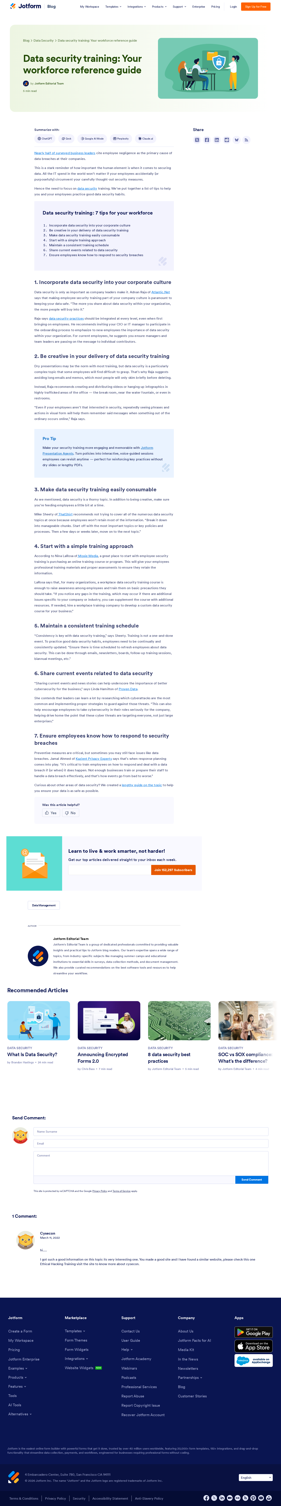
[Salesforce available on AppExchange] (254, 1360)
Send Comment (252, 1179)
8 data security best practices (169, 1057)
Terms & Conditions (23, 1498)
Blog (51, 6)
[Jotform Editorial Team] (26, 83)
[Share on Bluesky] (236, 140)
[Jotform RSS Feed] (245, 1498)
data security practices (66, 318)
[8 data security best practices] (179, 1020)
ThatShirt (65, 514)
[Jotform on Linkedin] (222, 1498)
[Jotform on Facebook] (206, 1498)
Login (233, 6)
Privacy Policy (99, 1191)
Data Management (44, 905)
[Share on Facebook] (207, 140)
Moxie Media (87, 556)
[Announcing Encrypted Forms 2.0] (109, 1020)
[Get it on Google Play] (254, 1332)
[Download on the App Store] (254, 1346)
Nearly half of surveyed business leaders (64, 153)
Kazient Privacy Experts (94, 759)
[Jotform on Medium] (230, 1498)
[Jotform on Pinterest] (253, 1498)
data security (87, 188)
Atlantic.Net (160, 292)
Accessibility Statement (110, 1498)
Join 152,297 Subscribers (173, 870)
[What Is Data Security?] (38, 1020)
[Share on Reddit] (227, 140)
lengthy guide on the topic (142, 785)
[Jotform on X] (214, 1498)
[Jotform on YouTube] (261, 1498)
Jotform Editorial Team (49, 83)
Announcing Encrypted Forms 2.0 (103, 1057)
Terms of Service (122, 1191)
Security (79, 1498)
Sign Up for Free (255, 6)
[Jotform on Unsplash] (269, 1498)
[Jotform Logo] (25, 6)
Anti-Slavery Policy (149, 1498)
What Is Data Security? (32, 1054)
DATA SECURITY (19, 1048)
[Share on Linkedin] (217, 140)
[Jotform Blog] (237, 1498)
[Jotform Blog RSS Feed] (246, 140)
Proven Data (128, 689)
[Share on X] (197, 140)
